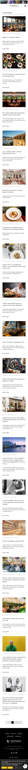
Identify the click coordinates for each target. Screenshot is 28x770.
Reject (10, 767)
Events (20, 733)
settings (16, 765)
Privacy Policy (14, 757)
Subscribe (10, 736)
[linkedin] (11, 753)
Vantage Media (14, 749)
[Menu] (25, 6)
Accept (4, 767)
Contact (18, 736)
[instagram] (16, 753)
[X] (14, 753)
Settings (16, 767)
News (7, 733)
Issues (13, 733)
